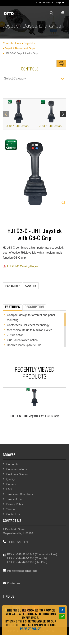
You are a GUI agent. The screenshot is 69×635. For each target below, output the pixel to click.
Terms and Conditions (19, 494)
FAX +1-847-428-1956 (20, 558)
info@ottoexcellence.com (22, 570)
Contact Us (13, 514)
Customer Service (44, 2)
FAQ (9, 489)
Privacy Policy (14, 504)
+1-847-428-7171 (17, 541)
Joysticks (29, 43)
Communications (16, 469)
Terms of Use (14, 499)
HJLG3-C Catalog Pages (22, 266)
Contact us (13, 583)
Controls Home (12, 43)
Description (34, 307)
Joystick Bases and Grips (20, 48)
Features (12, 307)
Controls (30, 69)
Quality (10, 479)
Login (59, 2)
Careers (11, 484)
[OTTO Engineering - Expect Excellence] (15, 13)
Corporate (12, 464)
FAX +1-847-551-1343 (20, 554)
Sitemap (11, 509)
